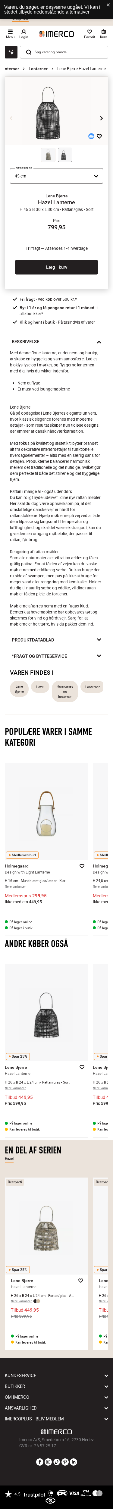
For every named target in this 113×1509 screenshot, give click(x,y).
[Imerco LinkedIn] (73, 1462)
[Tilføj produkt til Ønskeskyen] (91, 136)
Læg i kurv (56, 267)
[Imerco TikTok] (56, 1462)
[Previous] (11, 118)
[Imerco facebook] (39, 1462)
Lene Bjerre (19, 689)
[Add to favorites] (99, 136)
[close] (108, 5)
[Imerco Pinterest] (65, 1462)
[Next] (101, 118)
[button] (56, 195)
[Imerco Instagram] (48, 1462)
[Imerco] (56, 34)
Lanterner (38, 68)
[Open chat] (11, 52)
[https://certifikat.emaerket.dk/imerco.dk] (50, 1501)
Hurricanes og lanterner (65, 691)
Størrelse (24, 168)
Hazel (40, 687)
